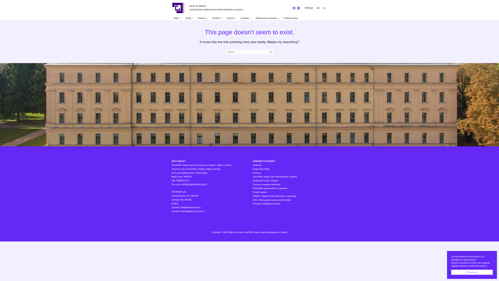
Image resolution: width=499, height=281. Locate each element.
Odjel (176, 18)
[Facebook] (294, 8)
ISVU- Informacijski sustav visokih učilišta (272, 200)
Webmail (309, 8)
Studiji (188, 18)
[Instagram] (298, 8)
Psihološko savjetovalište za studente (270, 188)
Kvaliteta (245, 18)
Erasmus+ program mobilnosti (266, 184)
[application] (180, 18)
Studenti (216, 18)
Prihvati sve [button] (472, 272)
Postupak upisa (291, 18)
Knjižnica (257, 173)
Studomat (257, 165)
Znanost (230, 18)
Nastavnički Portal (261, 169)
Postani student (260, 192)
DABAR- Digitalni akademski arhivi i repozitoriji (274, 196)
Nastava (201, 18)
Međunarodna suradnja (266, 18)
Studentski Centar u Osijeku (265, 181)
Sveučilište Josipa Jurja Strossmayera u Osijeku (275, 177)
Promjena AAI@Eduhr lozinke (266, 204)
